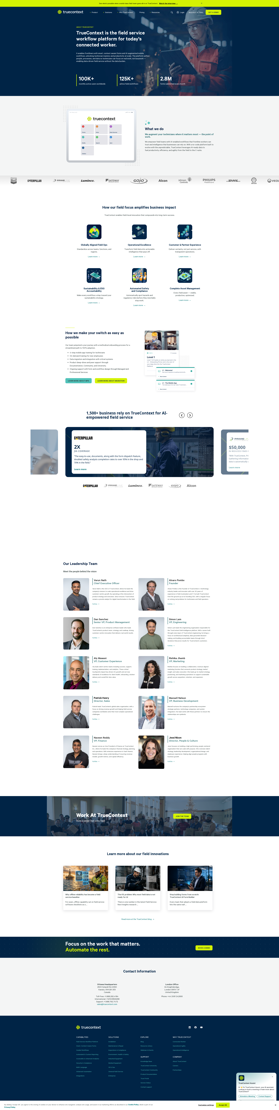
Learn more (80, 469)
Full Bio (170, 604)
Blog (142, 1042)
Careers (175, 1066)
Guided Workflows (82, 1050)
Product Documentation (149, 1074)
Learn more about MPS (78, 381)
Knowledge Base (146, 1061)
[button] (202, 3)
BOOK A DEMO (204, 948)
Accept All (223, 1105)
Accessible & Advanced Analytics (87, 1059)
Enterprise (112, 1076)
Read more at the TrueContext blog (137, 919)
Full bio (94, 604)
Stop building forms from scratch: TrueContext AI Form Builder (184, 895)
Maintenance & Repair (115, 1046)
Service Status (146, 1083)
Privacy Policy (9, 1107)
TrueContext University (149, 1066)
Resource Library (146, 1046)
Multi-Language (81, 1067)
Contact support (146, 1087)
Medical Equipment (114, 1063)
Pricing (141, 12)
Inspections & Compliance (117, 1050)
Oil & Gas (111, 1067)
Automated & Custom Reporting (87, 1054)
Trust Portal (145, 1078)
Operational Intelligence (181, 1050)
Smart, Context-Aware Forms (86, 1046)
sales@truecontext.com (107, 1004)
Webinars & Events (147, 1050)
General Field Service (115, 1071)
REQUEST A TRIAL (196, 12)
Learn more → (94, 256)
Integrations (80, 1076)
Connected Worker (179, 1042)
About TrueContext (179, 1061)
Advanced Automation (84, 1071)
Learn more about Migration (110, 381)
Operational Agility (179, 1046)
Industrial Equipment (115, 1059)
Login (182, 12)
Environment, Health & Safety (118, 1054)
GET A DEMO (213, 12)
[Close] (275, 1105)
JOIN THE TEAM (182, 816)
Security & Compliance (84, 1063)
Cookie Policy (133, 1105)
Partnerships (177, 1070)
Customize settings (206, 1105)
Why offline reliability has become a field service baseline (82, 895)
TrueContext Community (149, 1070)
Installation (112, 1042)
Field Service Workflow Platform (87, 1042)
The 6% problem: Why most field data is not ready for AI (136, 895)
